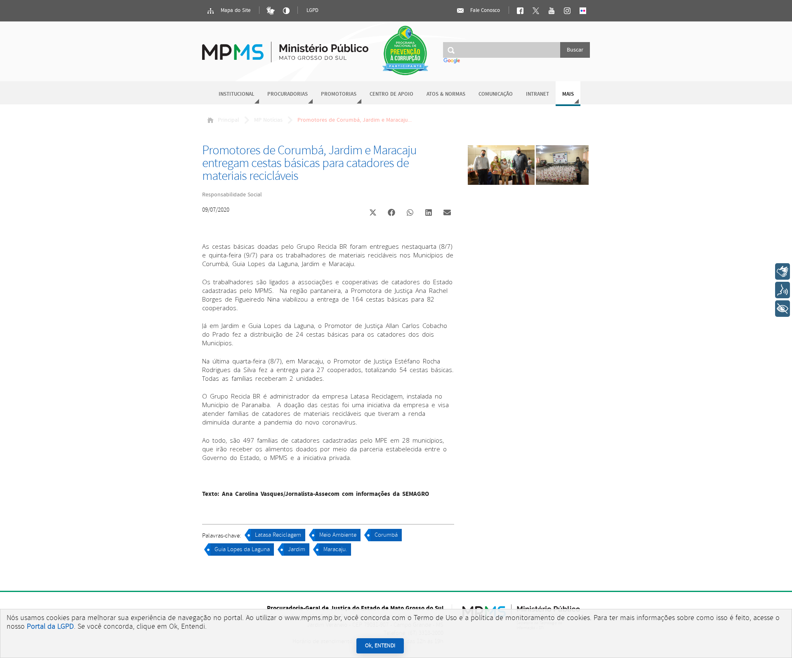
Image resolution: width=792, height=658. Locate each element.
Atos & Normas (446, 94)
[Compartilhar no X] (373, 213)
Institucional (236, 94)
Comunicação (495, 94)
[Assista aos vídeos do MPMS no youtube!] (551, 10)
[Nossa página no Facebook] (520, 10)
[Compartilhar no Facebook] (391, 213)
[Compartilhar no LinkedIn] (428, 213)
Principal (228, 120)
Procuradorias (287, 94)
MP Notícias (268, 120)
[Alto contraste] (286, 10)
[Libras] (270, 10)
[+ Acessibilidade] (782, 308)
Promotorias (338, 94)
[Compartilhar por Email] (447, 213)
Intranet (537, 94)
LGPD (312, 10)
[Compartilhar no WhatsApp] (410, 213)
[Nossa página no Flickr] (582, 10)
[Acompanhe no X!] (535, 10)
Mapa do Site (234, 10)
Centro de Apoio (391, 94)
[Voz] (782, 290)
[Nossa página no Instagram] (567, 10)
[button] (372, 213)
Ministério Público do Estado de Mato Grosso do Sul (285, 47)
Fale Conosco (484, 10)
